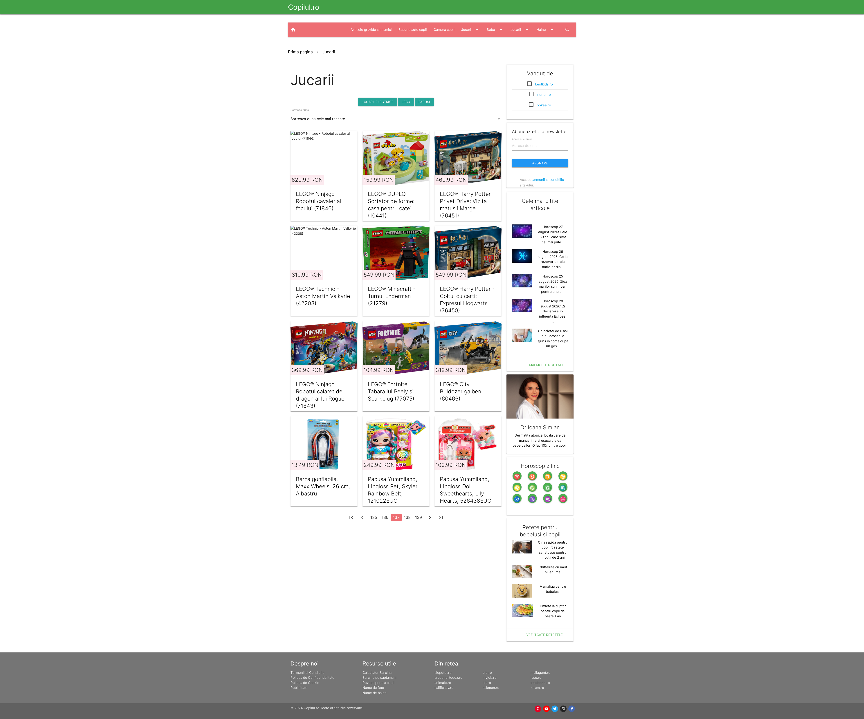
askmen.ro (491, 687)
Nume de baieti (374, 693)
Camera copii (444, 29)
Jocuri (470, 29)
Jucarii (520, 29)
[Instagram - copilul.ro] (563, 709)
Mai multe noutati (546, 365)
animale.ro (442, 683)
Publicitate (298, 687)
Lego (406, 102)
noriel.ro (544, 94)
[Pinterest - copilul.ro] (538, 709)
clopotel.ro (443, 672)
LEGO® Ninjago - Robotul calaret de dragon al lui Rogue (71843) (320, 395)
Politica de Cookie (304, 683)
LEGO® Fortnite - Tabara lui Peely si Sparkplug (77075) (391, 391)
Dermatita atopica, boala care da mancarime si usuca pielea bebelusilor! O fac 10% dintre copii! (540, 440)
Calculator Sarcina (377, 672)
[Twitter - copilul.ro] (555, 709)
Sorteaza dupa (299, 110)
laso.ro (536, 677)
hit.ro (487, 683)
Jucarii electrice (378, 102)
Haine (546, 29)
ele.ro (487, 672)
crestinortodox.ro (448, 677)
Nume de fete (373, 687)
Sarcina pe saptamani (379, 677)
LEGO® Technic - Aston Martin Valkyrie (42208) (323, 296)
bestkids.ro (544, 84)
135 (373, 517)
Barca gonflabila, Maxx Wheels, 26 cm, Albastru (323, 486)
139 (418, 517)
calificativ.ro (443, 687)
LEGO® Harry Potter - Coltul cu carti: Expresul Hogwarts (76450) (467, 300)
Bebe (495, 29)
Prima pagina (300, 51)
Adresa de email (522, 139)
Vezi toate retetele (544, 635)
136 (385, 517)
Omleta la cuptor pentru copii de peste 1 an (553, 611)
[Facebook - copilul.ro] (572, 709)
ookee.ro (544, 105)
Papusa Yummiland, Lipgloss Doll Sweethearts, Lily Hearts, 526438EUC (465, 490)
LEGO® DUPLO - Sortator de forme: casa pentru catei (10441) (391, 205)
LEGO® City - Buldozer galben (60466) (460, 391)
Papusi (424, 102)
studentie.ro (540, 683)
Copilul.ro (303, 7)
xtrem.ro (537, 687)
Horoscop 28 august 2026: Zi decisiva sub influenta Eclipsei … (552, 311)
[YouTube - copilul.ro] (546, 709)
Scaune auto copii (412, 29)
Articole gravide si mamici (371, 29)
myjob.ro (490, 677)
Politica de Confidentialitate (312, 677)
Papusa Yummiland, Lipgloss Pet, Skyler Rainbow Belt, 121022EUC (393, 490)
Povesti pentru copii (378, 683)
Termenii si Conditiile (307, 672)
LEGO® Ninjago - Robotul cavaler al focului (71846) (318, 201)
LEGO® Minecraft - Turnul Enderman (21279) (392, 296)
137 (396, 517)
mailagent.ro (540, 672)
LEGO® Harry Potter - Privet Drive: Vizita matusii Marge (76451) (467, 205)
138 (407, 517)
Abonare (540, 163)
